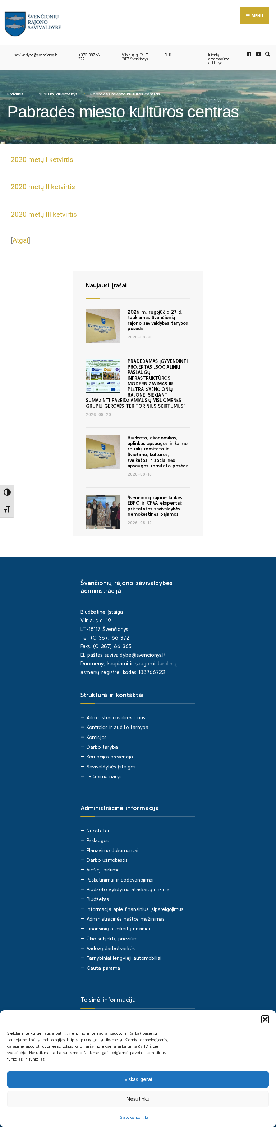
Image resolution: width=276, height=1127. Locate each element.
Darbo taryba (102, 747)
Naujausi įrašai (106, 285)
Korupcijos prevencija (110, 756)
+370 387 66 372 (89, 57)
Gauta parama (103, 968)
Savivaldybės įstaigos (111, 767)
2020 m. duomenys (58, 94)
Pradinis (15, 94)
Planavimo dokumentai (112, 850)
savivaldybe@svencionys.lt (35, 55)
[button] (265, 1019)
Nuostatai (98, 830)
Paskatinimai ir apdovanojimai (120, 880)
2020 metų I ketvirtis (42, 159)
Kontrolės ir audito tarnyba (117, 727)
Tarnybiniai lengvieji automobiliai (124, 958)
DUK (168, 55)
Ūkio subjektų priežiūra (112, 938)
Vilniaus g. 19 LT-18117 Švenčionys (136, 57)
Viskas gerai (138, 1079)
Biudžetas (98, 899)
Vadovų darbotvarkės (111, 948)
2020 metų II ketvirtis (43, 187)
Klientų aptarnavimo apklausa (218, 59)
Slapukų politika (134, 1117)
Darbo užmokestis (107, 860)
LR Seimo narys (104, 776)
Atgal (20, 240)
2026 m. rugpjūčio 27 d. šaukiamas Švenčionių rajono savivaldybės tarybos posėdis (158, 320)
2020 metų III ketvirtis (44, 214)
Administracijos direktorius (116, 717)
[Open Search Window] (266, 54)
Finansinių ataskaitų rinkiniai (118, 928)
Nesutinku (138, 1099)
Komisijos (96, 737)
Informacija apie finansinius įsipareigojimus (135, 909)
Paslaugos (98, 840)
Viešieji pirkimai (104, 870)
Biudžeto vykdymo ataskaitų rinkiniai (129, 889)
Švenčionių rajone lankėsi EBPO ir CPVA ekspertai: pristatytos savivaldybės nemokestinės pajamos (155, 506)
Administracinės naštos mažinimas (126, 919)
